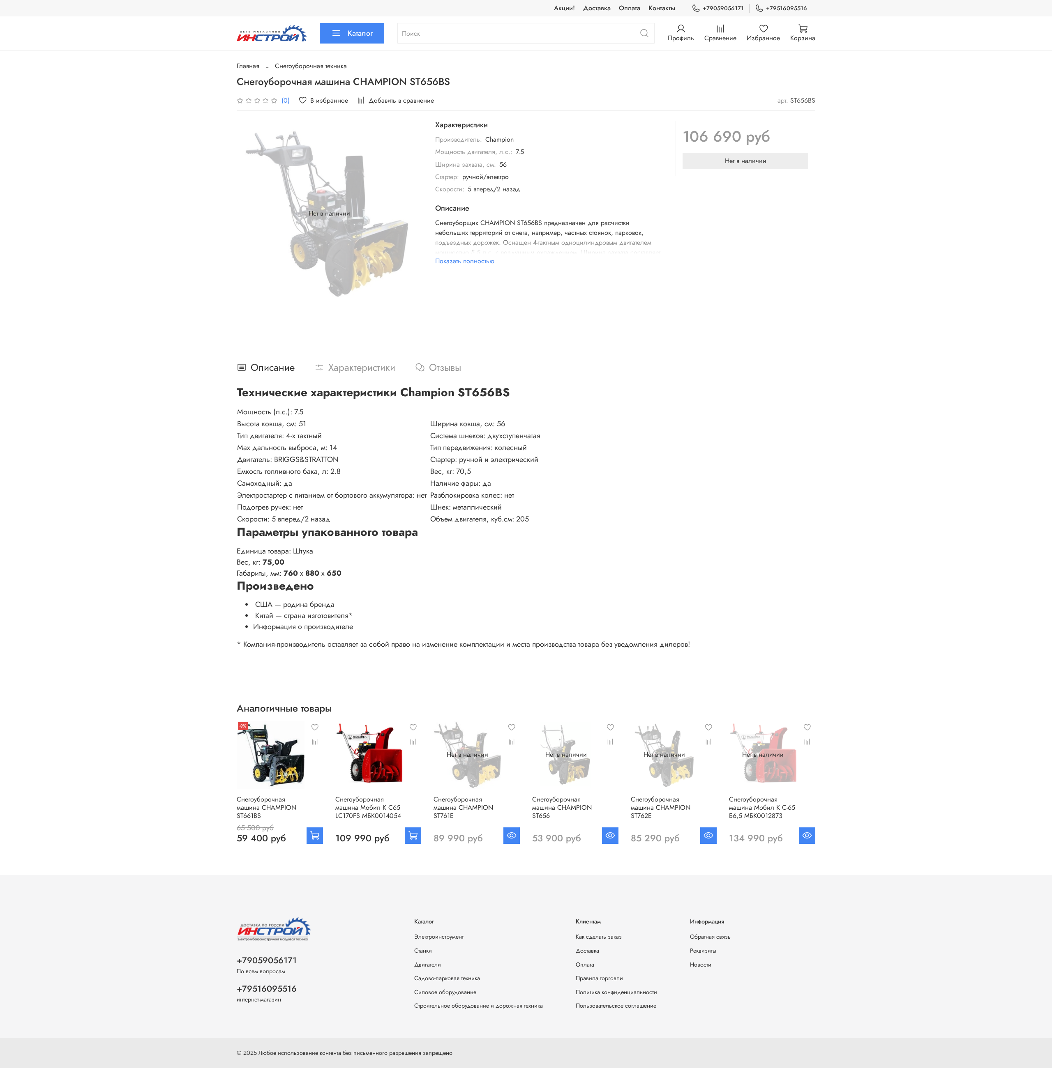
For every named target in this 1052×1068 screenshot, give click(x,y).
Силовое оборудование (445, 992)
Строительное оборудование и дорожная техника (478, 1005)
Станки (423, 950)
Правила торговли (599, 978)
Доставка (597, 8)
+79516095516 (786, 8)
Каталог (360, 33)
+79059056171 (723, 8)
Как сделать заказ (599, 936)
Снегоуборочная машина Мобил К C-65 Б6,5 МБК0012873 (762, 807)
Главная (248, 66)
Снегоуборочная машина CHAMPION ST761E (463, 807)
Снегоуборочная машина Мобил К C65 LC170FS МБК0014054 (368, 807)
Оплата (629, 8)
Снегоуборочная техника (311, 66)
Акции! (564, 8)
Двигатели (427, 964)
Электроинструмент (439, 936)
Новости (700, 964)
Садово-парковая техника (447, 978)
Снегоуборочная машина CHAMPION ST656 (562, 807)
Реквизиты (703, 950)
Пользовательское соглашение (616, 1005)
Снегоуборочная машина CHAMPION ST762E (660, 807)
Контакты (661, 8)
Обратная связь (710, 936)
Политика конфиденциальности (616, 992)
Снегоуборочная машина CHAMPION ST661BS (266, 807)
